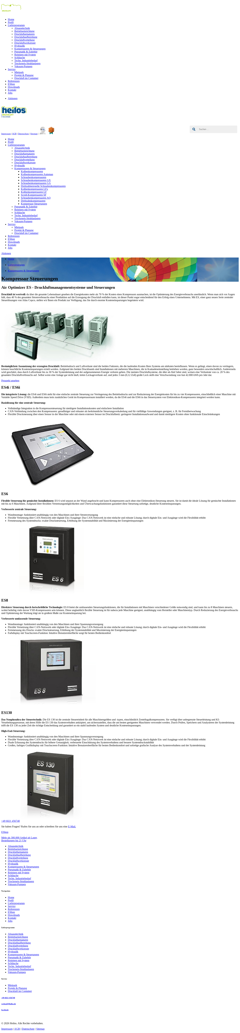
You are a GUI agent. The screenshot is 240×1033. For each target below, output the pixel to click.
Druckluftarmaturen (24, 34)
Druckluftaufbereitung (25, 37)
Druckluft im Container (26, 78)
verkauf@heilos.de (8, 1004)
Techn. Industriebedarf (26, 60)
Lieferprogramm (16, 25)
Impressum (6, 133)
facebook (4, 1010)
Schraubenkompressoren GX (36, 180)
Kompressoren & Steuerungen (30, 48)
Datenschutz (23, 133)
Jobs (10, 92)
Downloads (14, 87)
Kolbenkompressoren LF (34, 192)
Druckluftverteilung (24, 40)
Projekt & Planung (23, 75)
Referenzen (14, 81)
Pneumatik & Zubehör (25, 51)
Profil (11, 22)
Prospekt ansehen (10, 380)
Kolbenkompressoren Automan (37, 174)
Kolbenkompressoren (32, 171)
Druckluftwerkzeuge (25, 42)
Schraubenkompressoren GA (36, 183)
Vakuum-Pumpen (23, 66)
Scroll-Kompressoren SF (33, 195)
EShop (11, 84)
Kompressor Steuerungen (34, 203)
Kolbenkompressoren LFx (34, 189)
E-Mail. (72, 826)
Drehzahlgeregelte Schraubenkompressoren (43, 186)
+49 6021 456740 (10, 821)
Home (11, 19)
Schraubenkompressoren (33, 177)
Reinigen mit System (25, 54)
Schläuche (19, 57)
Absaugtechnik (22, 28)
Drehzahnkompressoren (33, 200)
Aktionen (12, 98)
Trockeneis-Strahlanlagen (27, 63)
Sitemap (34, 133)
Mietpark (19, 72)
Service (12, 69)
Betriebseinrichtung (24, 31)
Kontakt (12, 90)
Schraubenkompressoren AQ (36, 197)
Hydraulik (19, 45)
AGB (14, 133)
